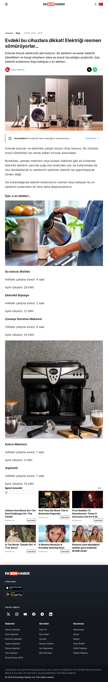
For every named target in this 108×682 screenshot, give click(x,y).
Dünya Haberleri (12, 648)
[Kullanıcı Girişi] (95, 4)
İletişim (76, 639)
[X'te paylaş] (89, 69)
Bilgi (18, 33)
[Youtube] (25, 614)
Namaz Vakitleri (46, 643)
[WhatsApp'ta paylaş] (95, 69)
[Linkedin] (51, 614)
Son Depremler (46, 648)
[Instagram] (17, 614)
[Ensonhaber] (54, 4)
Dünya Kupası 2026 (14, 657)
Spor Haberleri (11, 634)
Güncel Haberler (12, 629)
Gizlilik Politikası (80, 653)
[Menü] (6, 4)
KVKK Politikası (80, 648)
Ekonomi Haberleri (13, 639)
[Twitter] (8, 614)
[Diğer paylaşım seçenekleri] (100, 69)
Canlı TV (43, 629)
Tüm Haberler (11, 653)
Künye (76, 634)
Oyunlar (42, 639)
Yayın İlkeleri (79, 643)
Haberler (9, 33)
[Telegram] (42, 614)
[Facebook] (34, 614)
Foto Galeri (44, 634)
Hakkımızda (78, 629)
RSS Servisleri (45, 653)
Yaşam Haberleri (12, 643)
